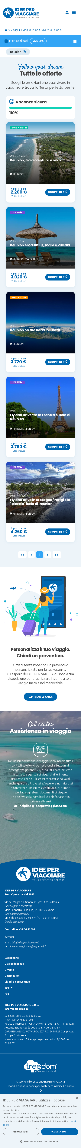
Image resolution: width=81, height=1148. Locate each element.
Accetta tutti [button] (60, 1131)
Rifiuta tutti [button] (21, 1131)
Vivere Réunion (50, 29)
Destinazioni (12, 976)
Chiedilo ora (40, 696)
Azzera (38, 41)
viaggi (14, 29)
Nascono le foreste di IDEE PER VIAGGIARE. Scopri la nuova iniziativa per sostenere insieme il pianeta (41, 1084)
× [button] (76, 1098)
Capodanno (12, 958)
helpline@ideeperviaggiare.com (43, 805)
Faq (7, 994)
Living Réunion (29, 29)
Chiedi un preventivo (17, 982)
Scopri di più (57, 192)
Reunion (15, 51)
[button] (40, 1141)
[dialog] (40, 1121)
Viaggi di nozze (14, 964)
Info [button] (7, 988)
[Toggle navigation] (74, 12)
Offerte (9, 970)
